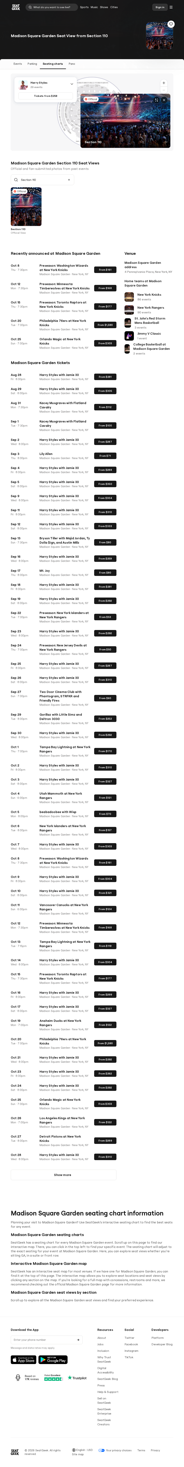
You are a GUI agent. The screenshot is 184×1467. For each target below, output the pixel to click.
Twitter (129, 1338)
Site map (78, 1454)
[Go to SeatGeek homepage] (16, 7)
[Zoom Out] (163, 90)
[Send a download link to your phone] (78, 1340)
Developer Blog (161, 1344)
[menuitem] (84, 7)
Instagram (132, 1351)
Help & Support (107, 1392)
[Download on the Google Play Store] (53, 1359)
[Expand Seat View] (156, 100)
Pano (72, 63)
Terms (141, 1450)
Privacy (155, 1450)
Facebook (131, 1344)
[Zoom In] (163, 83)
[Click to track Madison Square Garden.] (171, 24)
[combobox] (52, 7)
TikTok (129, 1357)
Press (101, 1385)
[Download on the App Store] (23, 1359)
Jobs (100, 1344)
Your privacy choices (119, 1450)
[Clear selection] (69, 180)
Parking (32, 63)
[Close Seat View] (164, 100)
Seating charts (53, 63)
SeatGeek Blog (107, 1379)
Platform (157, 1338)
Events (18, 63)
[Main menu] (171, 7)
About (101, 1338)
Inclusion (103, 1351)
